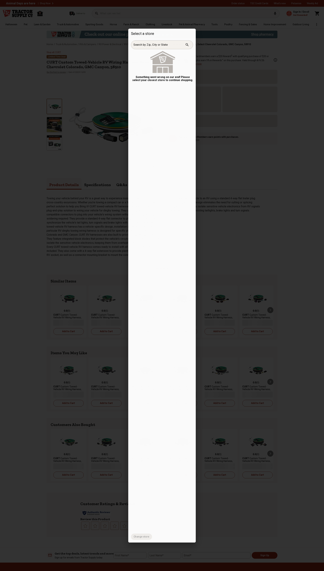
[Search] (187, 44)
